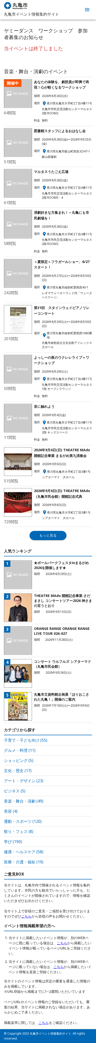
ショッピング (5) (18, 760)
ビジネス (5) (14, 791)
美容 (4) (10, 811)
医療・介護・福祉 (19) (23, 862)
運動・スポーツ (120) (23, 821)
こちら (26, 916)
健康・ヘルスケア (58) (23, 851)
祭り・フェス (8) (18, 831)
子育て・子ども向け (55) (25, 740)
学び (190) (13, 841)
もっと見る (48, 535)
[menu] (87, 10)
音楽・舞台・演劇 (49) (23, 801)
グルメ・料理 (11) (19, 750)
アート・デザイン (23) (23, 780)
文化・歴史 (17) (18, 770)
